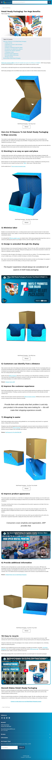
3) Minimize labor (8, 46)
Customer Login (26, 755)
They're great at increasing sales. (18, 166)
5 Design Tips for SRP (10, 382)
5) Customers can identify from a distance (14, 49)
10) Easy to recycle (9, 56)
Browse (26, 126)
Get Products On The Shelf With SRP (13, 432)
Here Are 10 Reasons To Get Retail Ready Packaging (14, 41)
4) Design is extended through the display (14, 47)
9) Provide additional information (12, 55)
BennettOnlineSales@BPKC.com (8, 728)
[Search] (49, 2)
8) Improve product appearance (11, 53)
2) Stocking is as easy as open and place (13, 44)
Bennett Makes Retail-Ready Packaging (11, 58)
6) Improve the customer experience (12, 50)
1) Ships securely (8, 42)
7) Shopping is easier (9, 52)
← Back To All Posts (5, 7)
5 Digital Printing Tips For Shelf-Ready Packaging (15, 574)
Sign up (21, 747)
